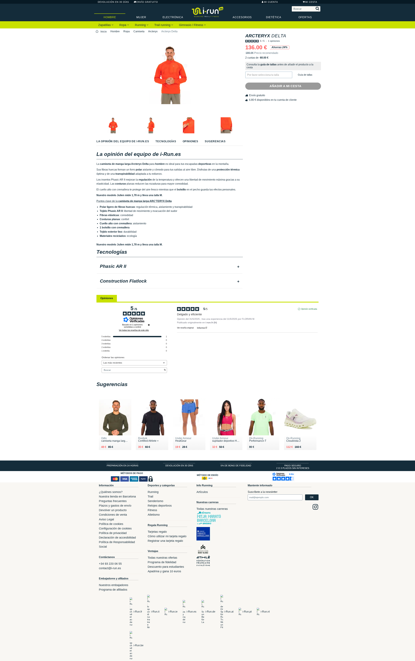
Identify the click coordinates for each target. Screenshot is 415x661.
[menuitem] (106, 24)
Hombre (110, 17)
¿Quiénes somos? (111, 492)
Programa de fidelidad (162, 562)
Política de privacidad (113, 533)
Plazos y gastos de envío (115, 505)
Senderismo (155, 501)
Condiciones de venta (113, 514)
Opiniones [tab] (106, 298)
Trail (150, 496)
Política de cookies (111, 524)
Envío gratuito (147, 2)
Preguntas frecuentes (113, 501)
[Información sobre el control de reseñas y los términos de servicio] (149, 325)
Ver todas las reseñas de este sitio (134, 330)
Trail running (162, 25)
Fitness (152, 510)
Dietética (273, 17)
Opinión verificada (309, 309)
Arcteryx (153, 31)
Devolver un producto (113, 510)
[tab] (169, 267)
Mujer (141, 17)
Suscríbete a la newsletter (262, 492)
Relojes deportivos (160, 505)
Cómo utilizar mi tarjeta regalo (167, 536)
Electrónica (173, 17)
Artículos (202, 492)
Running (141, 25)
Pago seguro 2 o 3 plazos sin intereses (292, 466)
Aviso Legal (106, 519)
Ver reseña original (185, 328)
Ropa (123, 25)
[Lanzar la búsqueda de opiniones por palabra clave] (165, 370)
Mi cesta (311, 2)
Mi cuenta (271, 2)
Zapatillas (105, 25)
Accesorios (242, 17)
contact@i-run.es (110, 568)
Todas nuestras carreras (212, 508)
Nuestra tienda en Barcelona (117, 496)
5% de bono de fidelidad (236, 465)
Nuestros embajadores (113, 585)
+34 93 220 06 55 (110, 563)
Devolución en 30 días (113, 2)
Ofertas (305, 17)
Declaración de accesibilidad (117, 537)
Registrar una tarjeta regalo (165, 540)
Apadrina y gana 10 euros (164, 571)
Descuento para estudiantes (166, 566)
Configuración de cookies (115, 528)
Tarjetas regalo (157, 531)
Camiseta (138, 31)
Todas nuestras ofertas (162, 557)
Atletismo (154, 514)
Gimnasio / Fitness (191, 25)
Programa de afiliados (113, 589)
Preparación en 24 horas (122, 465)
